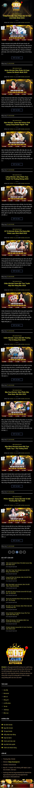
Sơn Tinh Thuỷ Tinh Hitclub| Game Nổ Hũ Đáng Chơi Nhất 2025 (17, 570)
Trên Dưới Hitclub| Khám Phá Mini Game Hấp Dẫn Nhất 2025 (19, 563)
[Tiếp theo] (24, 552)
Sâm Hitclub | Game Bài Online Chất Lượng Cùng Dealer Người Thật (17, 124)
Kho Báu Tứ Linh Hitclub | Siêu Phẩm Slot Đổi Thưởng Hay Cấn (19, 606)
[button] (4, 5)
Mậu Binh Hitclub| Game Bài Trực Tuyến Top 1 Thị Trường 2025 (17, 448)
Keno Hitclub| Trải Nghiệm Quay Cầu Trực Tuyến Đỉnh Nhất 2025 (18, 613)
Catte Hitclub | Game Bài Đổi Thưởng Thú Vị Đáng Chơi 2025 (17, 339)
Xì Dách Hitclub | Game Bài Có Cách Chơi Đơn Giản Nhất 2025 (19, 628)
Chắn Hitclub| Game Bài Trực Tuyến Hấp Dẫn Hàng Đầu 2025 (17, 284)
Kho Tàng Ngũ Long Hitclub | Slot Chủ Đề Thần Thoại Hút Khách (17, 585)
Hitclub (3, 667)
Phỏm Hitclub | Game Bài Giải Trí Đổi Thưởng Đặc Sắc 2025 (17, 500)
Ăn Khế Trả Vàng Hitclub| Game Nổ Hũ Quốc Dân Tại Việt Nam (18, 592)
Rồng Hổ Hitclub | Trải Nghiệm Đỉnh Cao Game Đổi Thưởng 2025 (17, 620)
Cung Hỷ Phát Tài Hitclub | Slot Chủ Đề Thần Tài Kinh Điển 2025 (18, 578)
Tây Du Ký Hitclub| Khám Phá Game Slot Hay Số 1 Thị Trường (19, 599)
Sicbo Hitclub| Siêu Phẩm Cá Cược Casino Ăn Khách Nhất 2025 (17, 71)
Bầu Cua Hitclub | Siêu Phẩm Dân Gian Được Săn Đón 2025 (17, 393)
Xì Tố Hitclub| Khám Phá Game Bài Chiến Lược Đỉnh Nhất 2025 (17, 232)
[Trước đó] (9, 552)
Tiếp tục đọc (17, 57)
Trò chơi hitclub (17, 14)
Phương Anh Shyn (25, 22)
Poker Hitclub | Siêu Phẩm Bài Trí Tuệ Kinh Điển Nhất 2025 (17, 17)
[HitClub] (17, 5)
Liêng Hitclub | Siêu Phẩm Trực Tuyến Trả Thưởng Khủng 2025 (17, 178)
